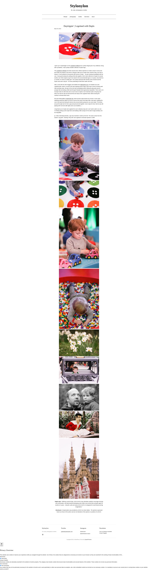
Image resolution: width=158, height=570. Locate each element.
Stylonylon (79, 6)
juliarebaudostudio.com (67, 531)
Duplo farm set (69, 98)
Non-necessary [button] (3, 563)
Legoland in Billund (75, 65)
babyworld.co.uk (84, 84)
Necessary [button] (2, 556)
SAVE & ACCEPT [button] (4, 569)
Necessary (4, 558)
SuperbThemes (88, 539)
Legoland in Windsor (62, 70)
